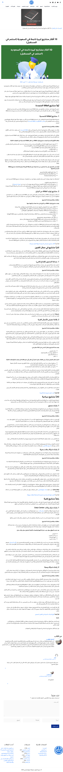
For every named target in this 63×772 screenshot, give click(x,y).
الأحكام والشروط (43, 755)
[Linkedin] (50, 2)
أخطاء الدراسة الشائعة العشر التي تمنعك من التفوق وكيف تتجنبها (7, 755)
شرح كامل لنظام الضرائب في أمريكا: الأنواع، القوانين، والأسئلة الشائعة (7, 760)
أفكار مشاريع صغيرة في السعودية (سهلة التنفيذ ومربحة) (42, 244)
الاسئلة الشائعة (43, 752)
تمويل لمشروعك (17, 184)
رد (5, 668)
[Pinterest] (52, 2)
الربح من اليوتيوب (26, 750)
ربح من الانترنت (26, 759)
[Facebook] (60, 2)
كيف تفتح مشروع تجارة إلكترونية (47, 393)
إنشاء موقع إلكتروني (42, 489)
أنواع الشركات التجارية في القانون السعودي (44, 614)
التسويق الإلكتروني (47, 446)
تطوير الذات (27, 755)
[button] (2, 2)
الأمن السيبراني (12, 542)
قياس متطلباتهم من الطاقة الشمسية (36, 121)
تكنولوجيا (28, 757)
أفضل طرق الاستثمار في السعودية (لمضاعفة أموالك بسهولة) (41, 495)
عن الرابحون (44, 750)
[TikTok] (55, 2)
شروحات (28, 760)
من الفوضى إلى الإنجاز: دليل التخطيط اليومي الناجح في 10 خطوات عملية (6, 750)
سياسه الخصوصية (42, 753)
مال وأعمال (40, 82)
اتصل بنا (45, 748)
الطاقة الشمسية (24, 130)
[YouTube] (57, 2)
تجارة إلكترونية (27, 752)
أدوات (28, 748)
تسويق (28, 753)
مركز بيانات (41, 511)
